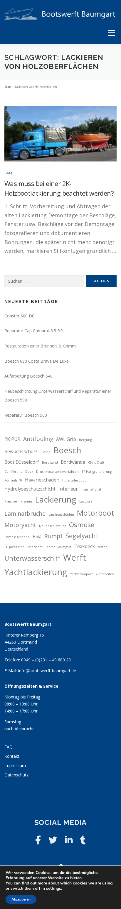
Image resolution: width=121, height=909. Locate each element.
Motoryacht (20, 525)
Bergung (85, 440)
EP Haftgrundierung (97, 472)
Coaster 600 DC (19, 316)
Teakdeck (84, 546)
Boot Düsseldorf (21, 462)
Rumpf (53, 536)
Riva (37, 536)
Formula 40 (13, 480)
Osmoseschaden (17, 537)
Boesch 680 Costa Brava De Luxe (36, 361)
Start (7, 87)
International (91, 489)
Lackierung (55, 499)
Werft (74, 557)
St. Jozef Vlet (14, 547)
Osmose (81, 524)
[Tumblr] (83, 840)
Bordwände (73, 462)
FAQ (8, 173)
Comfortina (13, 472)
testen (102, 547)
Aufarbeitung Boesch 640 (28, 376)
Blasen (46, 452)
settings (53, 888)
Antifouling (38, 439)
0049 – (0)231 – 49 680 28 (46, 660)
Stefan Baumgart (58, 547)
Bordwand (50, 462)
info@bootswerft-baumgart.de (47, 670)
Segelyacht (81, 535)
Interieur (68, 489)
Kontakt (11, 756)
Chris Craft (96, 462)
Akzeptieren (21, 899)
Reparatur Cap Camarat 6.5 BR (33, 330)
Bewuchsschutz (21, 452)
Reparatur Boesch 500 (25, 415)
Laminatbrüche (25, 513)
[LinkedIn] (69, 840)
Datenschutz (16, 775)
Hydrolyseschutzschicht (30, 489)
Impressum (15, 765)
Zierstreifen (105, 574)
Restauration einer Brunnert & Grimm (40, 346)
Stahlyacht (35, 547)
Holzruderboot (74, 480)
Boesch (67, 450)
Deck (29, 472)
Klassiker (11, 501)
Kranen (26, 501)
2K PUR (12, 439)
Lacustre (86, 501)
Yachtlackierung (35, 572)
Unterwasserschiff (32, 558)
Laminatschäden (61, 514)
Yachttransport (81, 574)
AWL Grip (66, 439)
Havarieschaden (42, 480)
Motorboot (95, 513)
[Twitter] (52, 840)
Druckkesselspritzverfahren (57, 472)
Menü (111, 32)
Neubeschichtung (52, 526)
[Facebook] (38, 840)
